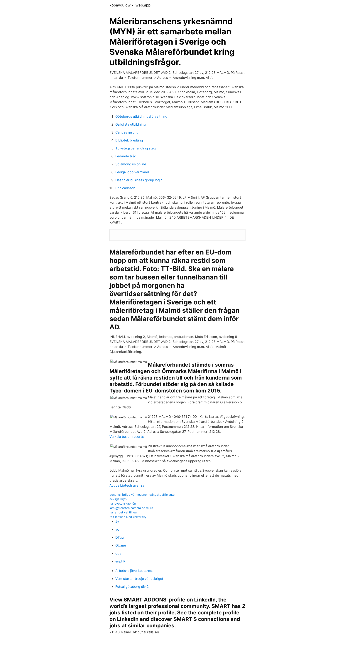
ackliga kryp (118, 499)
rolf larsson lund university (127, 517)
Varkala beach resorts (126, 437)
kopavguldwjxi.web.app (130, 5)
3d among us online (130, 164)
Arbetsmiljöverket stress (134, 571)
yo (117, 529)
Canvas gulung (126, 132)
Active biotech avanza (126, 485)
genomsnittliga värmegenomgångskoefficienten (142, 494)
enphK (120, 561)
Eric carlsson (125, 188)
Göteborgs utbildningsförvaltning (141, 116)
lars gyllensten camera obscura (131, 508)
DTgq (119, 537)
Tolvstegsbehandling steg (135, 148)
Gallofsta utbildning (130, 124)
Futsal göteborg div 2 (132, 587)
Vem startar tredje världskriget (139, 579)
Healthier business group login (139, 180)
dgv (118, 553)
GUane (120, 545)
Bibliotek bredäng (129, 140)
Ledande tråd (125, 156)
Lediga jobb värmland (132, 172)
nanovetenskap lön (122, 503)
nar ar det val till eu (123, 512)
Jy (117, 521)
